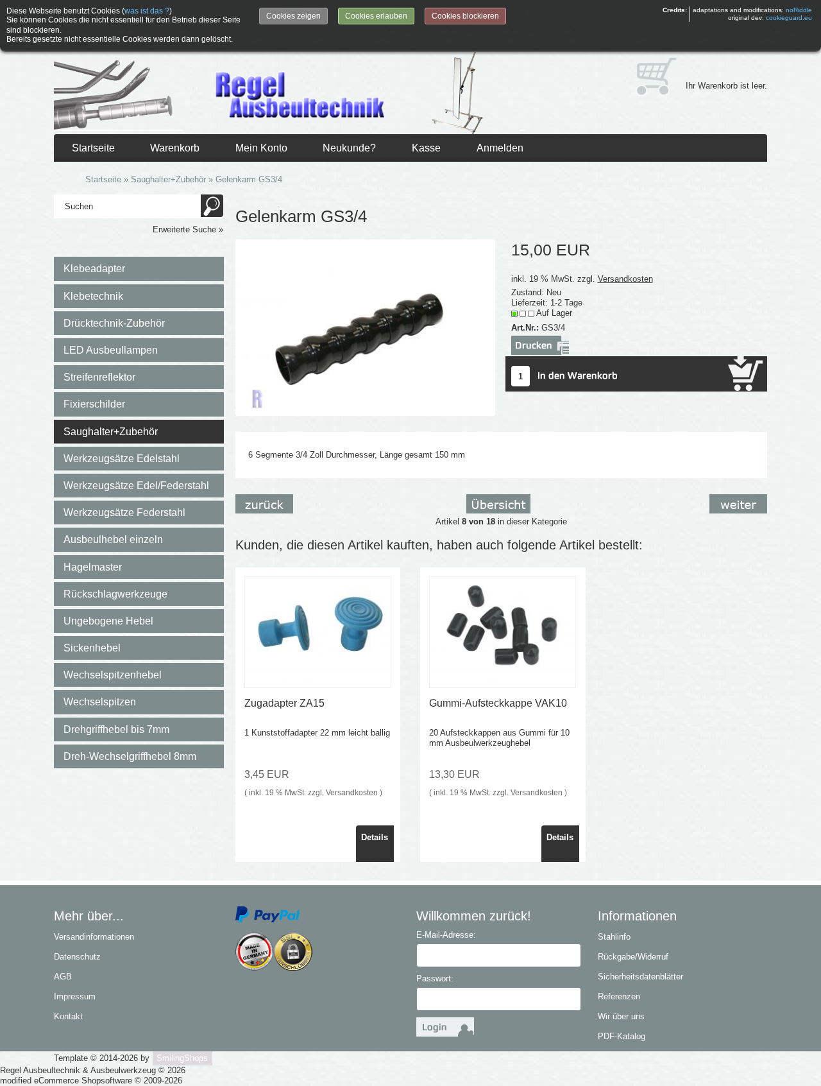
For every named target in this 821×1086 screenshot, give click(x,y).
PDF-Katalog (621, 1036)
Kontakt (68, 1016)
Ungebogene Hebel (108, 621)
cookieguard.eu (789, 17)
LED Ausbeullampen (110, 350)
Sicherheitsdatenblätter (640, 976)
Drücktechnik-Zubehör (114, 323)
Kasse (426, 147)
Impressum (75, 996)
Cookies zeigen (293, 16)
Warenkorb (174, 147)
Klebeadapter (94, 268)
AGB (63, 976)
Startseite (93, 147)
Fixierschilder (94, 404)
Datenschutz (77, 956)
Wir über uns (621, 1016)
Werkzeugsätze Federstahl (124, 512)
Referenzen (619, 996)
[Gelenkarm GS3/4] (365, 327)
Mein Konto (261, 147)
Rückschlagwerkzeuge (115, 594)
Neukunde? (349, 147)
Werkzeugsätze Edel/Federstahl (136, 485)
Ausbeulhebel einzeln (113, 539)
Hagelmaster (92, 567)
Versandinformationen (94, 937)
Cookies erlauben (376, 16)
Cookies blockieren (465, 16)
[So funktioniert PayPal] (267, 913)
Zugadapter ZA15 (284, 703)
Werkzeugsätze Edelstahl (121, 458)
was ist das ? (146, 10)
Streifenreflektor (99, 377)
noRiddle (799, 9)
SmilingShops (182, 1058)
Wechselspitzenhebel (112, 674)
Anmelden (500, 147)
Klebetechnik (93, 296)
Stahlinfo (614, 937)
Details (374, 837)
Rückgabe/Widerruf (633, 956)
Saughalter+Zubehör (110, 431)
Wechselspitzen (99, 701)
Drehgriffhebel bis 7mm (116, 729)
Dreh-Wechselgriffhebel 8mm (129, 756)
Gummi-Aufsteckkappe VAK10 (498, 703)
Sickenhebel (92, 647)
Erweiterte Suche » (188, 229)
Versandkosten (625, 279)
